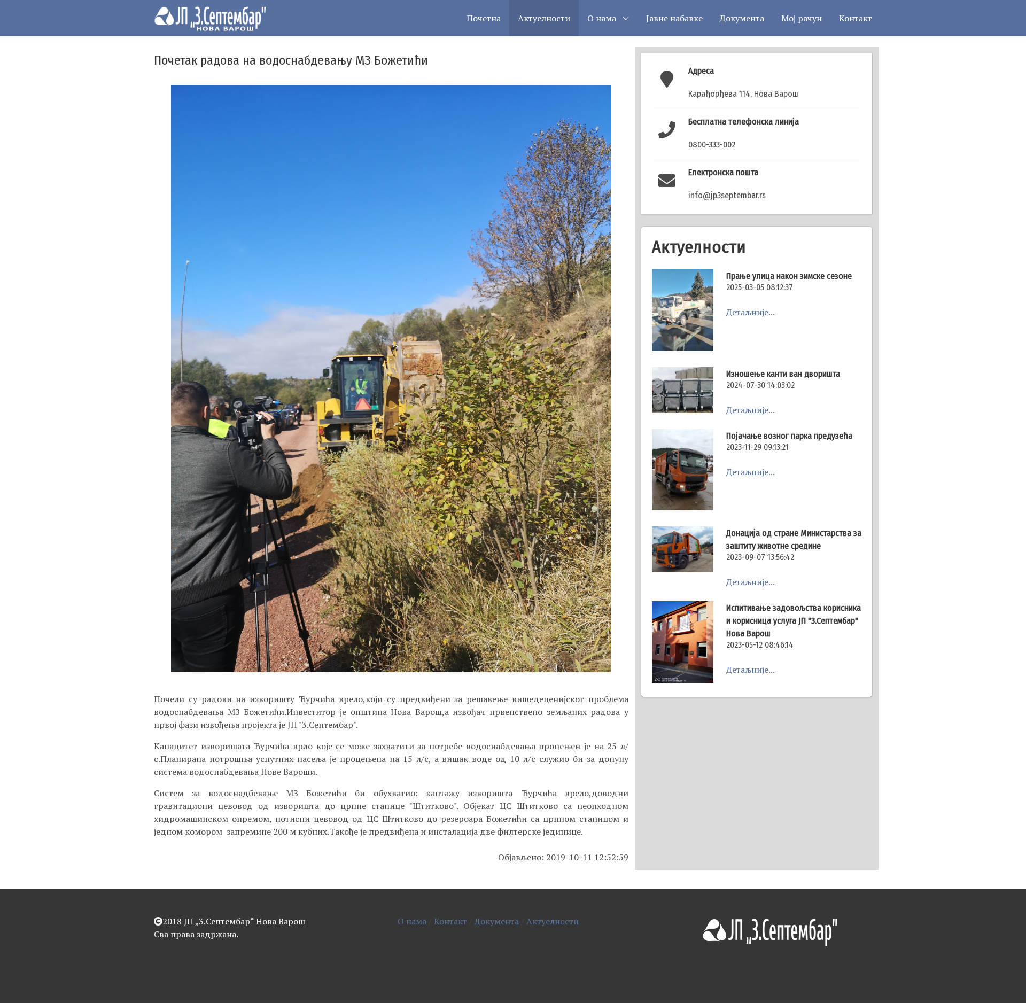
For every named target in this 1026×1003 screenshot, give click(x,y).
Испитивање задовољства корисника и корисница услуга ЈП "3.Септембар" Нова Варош (793, 621)
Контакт (855, 18)
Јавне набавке (674, 18)
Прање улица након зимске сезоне (789, 276)
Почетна (484, 18)
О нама (412, 921)
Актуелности (544, 18)
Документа (742, 18)
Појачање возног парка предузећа (789, 436)
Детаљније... (750, 312)
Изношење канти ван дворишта (783, 374)
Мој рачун (801, 18)
